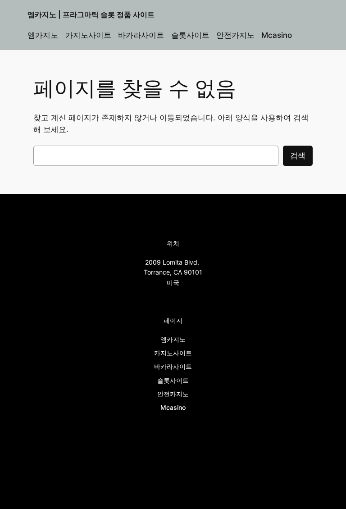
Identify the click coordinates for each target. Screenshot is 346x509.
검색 (297, 155)
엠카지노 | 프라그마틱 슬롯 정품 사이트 (91, 14)
